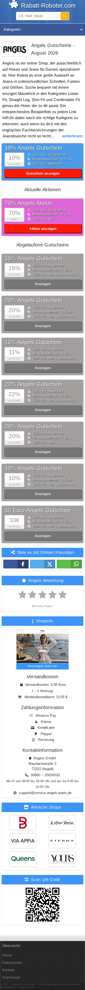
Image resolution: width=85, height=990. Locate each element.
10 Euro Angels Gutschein (38, 510)
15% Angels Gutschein (33, 258)
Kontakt (8, 970)
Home (7, 955)
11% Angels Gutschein (33, 342)
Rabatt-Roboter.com (47, 5)
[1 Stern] (22, 594)
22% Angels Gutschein (33, 384)
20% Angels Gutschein (33, 300)
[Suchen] (64, 16)
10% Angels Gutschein (33, 147)
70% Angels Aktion (28, 203)
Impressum (11, 977)
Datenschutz (12, 963)
